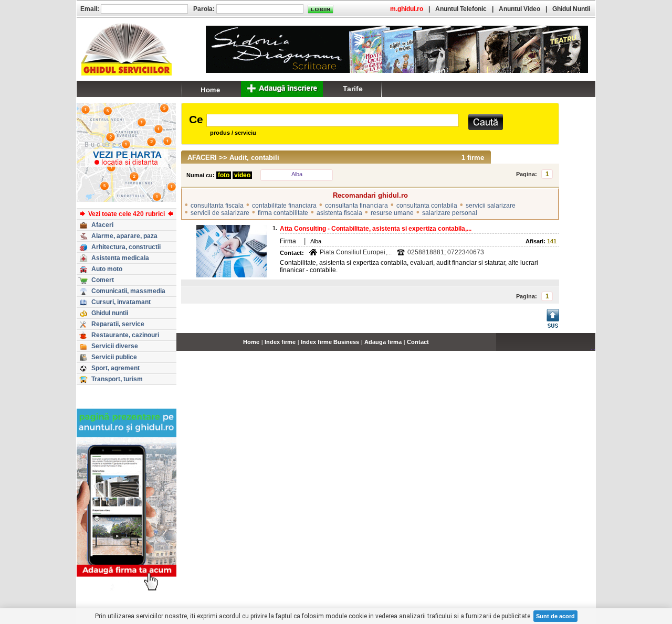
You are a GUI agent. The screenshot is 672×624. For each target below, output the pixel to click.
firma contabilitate (283, 213)
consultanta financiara (356, 205)
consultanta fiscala (217, 205)
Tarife (353, 88)
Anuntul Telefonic (461, 9)
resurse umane (392, 213)
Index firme (280, 342)
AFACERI (202, 158)
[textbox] (332, 120)
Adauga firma (383, 342)
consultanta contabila (426, 205)
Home (251, 342)
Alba (296, 174)
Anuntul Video (519, 9)
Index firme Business (330, 342)
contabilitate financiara (284, 205)
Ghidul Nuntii (571, 9)
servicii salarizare (491, 205)
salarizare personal (449, 213)
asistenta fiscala (339, 213)
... (593, 348)
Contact (418, 342)
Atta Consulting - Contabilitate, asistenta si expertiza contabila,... (375, 228)
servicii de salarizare (220, 213)
